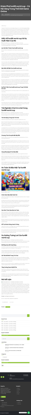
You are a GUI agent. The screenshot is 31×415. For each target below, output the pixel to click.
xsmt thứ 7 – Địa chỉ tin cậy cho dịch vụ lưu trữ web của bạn (13, 350)
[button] (28, 412)
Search (28, 315)
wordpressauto (5, 302)
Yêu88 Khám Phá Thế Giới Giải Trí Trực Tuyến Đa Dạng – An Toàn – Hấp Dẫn (14, 344)
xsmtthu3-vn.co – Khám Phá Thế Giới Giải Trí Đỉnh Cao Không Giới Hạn (14, 347)
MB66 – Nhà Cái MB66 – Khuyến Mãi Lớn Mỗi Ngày (8, 321)
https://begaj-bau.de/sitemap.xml (9, 296)
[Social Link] (1, 377)
